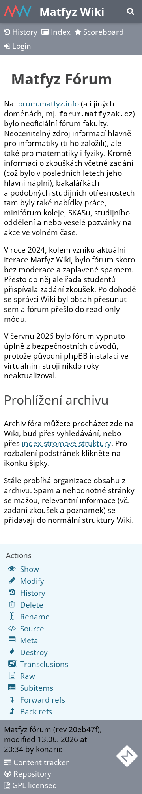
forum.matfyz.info (47, 103)
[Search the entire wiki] (130, 11)
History (23, 32)
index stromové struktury (66, 443)
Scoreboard (102, 32)
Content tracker (40, 762)
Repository (31, 774)
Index (60, 32)
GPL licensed (33, 785)
